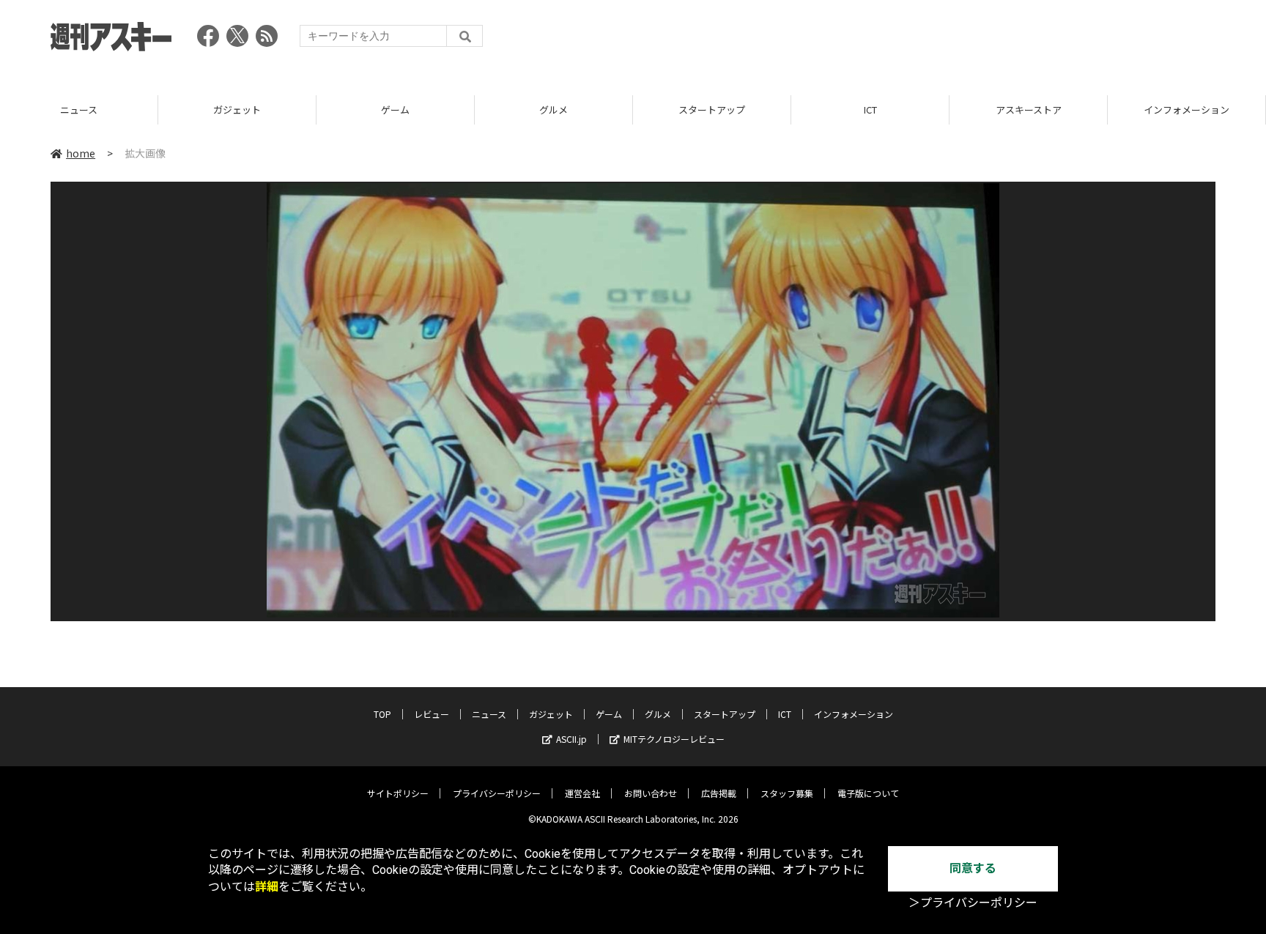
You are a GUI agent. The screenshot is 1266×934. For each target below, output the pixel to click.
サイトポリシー (398, 793)
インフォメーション (1186, 109)
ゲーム (395, 109)
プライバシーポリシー (497, 793)
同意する (972, 868)
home (80, 153)
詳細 (266, 887)
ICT (870, 109)
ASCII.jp (571, 739)
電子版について (868, 793)
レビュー (431, 714)
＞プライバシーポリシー (972, 903)
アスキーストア (1029, 109)
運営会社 (582, 793)
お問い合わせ (650, 793)
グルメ (553, 109)
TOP (382, 714)
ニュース (78, 109)
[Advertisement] (948, 40)
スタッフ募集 (786, 793)
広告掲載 (718, 793)
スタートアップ (711, 109)
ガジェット (237, 109)
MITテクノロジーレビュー (674, 739)
